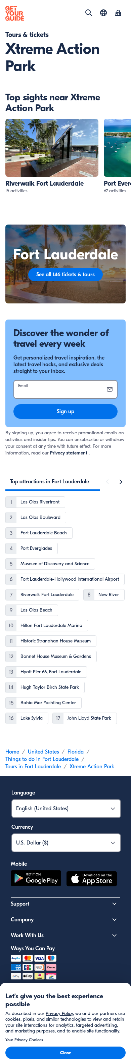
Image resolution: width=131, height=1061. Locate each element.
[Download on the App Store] (92, 879)
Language (23, 793)
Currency (22, 827)
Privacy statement (68, 453)
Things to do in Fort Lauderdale (42, 759)
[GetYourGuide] (14, 13)
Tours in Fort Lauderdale (33, 767)
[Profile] (118, 13)
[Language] (103, 12)
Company (22, 920)
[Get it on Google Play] (36, 879)
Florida (76, 752)
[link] (51, 156)
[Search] (88, 12)
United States (43, 752)
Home (12, 752)
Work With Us (27, 935)
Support (20, 904)
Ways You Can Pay (33, 949)
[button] (51, 156)
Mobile (19, 864)
